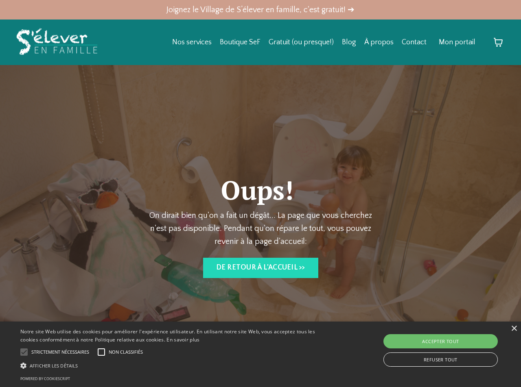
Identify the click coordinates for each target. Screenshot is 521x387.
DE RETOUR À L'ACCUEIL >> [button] (260, 267)
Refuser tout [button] (441, 360)
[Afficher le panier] (498, 42)
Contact (414, 42)
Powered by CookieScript (45, 378)
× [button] (514, 329)
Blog (349, 42)
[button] (176, 365)
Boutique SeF (240, 42)
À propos (379, 42)
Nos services (192, 42)
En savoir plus (182, 339)
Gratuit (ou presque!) (301, 42)
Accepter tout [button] (440, 341)
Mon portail (457, 42)
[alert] (260, 354)
